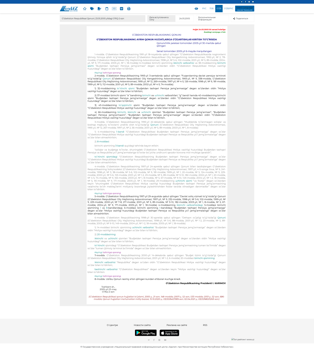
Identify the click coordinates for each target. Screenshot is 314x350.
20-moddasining (106, 234)
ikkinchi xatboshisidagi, (190, 205)
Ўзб (212, 8)
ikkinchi (132, 112)
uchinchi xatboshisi (143, 227)
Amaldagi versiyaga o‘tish (215, 32)
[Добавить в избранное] (84, 8)
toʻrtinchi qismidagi (106, 156)
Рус (204, 8)
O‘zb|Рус (228, 8)
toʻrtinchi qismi (125, 88)
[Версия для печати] (129, 8)
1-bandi (121, 131)
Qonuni (107, 78)
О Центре (112, 325)
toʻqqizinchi (125, 105)
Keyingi (99, 72)
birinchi (146, 95)
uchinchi (159, 95)
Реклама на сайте (177, 325)
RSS (205, 325)
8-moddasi (103, 141)
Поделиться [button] (242, 18)
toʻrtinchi (100, 245)
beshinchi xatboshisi (106, 269)
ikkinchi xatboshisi (184, 63)
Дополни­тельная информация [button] (207, 18)
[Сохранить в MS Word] (121, 8)
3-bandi (119, 145)
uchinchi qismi (183, 181)
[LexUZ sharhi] (99, 8)
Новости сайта (142, 325)
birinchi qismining (204, 258)
